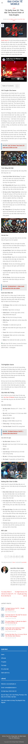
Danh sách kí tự (5, 672)
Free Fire (8, 736)
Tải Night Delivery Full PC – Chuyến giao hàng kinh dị (20, 594)
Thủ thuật (3, 665)
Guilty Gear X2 (5, 40)
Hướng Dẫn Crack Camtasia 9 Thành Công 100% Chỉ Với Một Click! (15, 628)
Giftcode (3, 658)
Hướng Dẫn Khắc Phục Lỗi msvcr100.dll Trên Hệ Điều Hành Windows (16, 635)
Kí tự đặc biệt (4, 669)
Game (14, 8)
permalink (24, 562)
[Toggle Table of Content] (16, 86)
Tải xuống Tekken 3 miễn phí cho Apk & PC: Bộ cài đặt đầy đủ (7, 594)
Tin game (3, 662)
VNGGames (17, 738)
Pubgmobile (14, 736)
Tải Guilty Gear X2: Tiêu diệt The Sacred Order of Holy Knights (16, 615)
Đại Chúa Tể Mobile (15, 2)
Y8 (12, 738)
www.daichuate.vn (11, 684)
